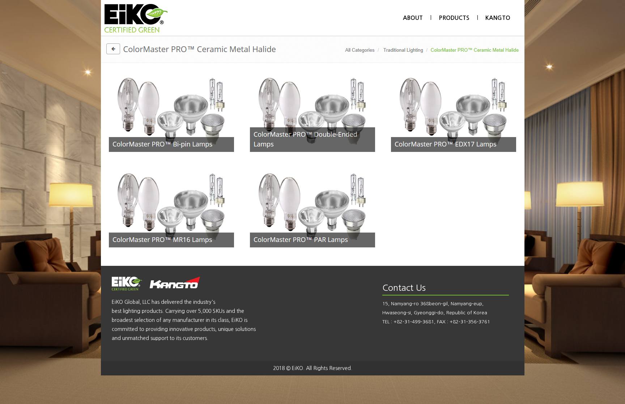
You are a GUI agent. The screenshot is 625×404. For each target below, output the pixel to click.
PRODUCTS (454, 18)
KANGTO (497, 18)
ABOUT (413, 18)
